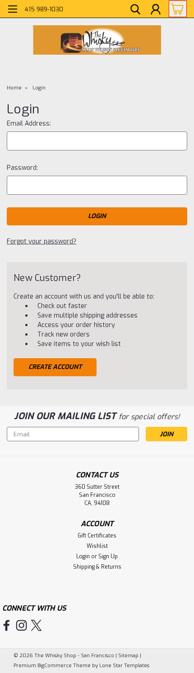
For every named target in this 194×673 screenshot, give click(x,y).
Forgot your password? (41, 241)
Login (39, 87)
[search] (135, 10)
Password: (22, 168)
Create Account (55, 367)
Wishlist (97, 546)
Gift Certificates (97, 535)
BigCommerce (54, 665)
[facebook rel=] (6, 625)
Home (14, 87)
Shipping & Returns (97, 566)
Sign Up (108, 556)
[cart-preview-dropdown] (175, 8)
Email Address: (29, 123)
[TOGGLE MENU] (12, 10)
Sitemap (128, 655)
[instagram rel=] (21, 625)
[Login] (155, 10)
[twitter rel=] (36, 625)
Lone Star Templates (124, 665)
